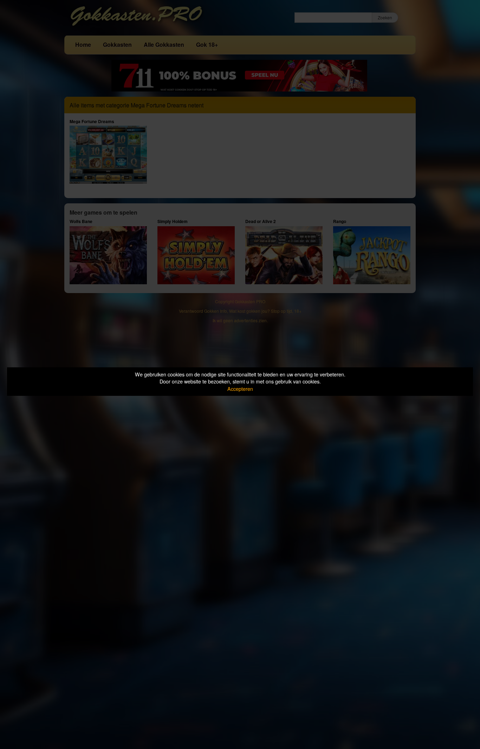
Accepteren (240, 388)
